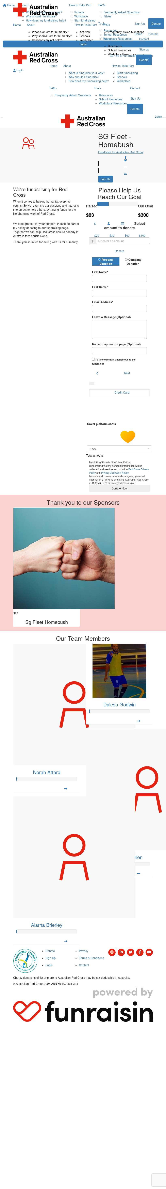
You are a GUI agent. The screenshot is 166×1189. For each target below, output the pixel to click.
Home (17, 25)
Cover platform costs (102, 424)
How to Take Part (86, 25)
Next (127, 373)
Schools (85, 36)
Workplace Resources (122, 54)
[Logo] (35, 10)
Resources (115, 46)
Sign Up (135, 98)
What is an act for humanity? (50, 32)
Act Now (85, 32)
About (30, 25)
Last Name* (100, 287)
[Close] (164, 117)
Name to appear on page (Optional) (116, 344)
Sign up (144, 49)
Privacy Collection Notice (115, 472)
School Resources (119, 50)
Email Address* (102, 302)
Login (19, 70)
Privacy (83, 951)
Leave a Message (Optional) (111, 317)
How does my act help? (47, 40)
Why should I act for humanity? (52, 36)
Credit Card (122, 392)
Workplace (86, 40)
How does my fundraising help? (88, 81)
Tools (106, 39)
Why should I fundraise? (83, 77)
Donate (144, 60)
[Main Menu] (1, 117)
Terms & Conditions (91, 958)
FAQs (106, 25)
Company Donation (134, 262)
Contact (144, 39)
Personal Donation (106, 262)
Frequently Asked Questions (126, 32)
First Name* (100, 272)
